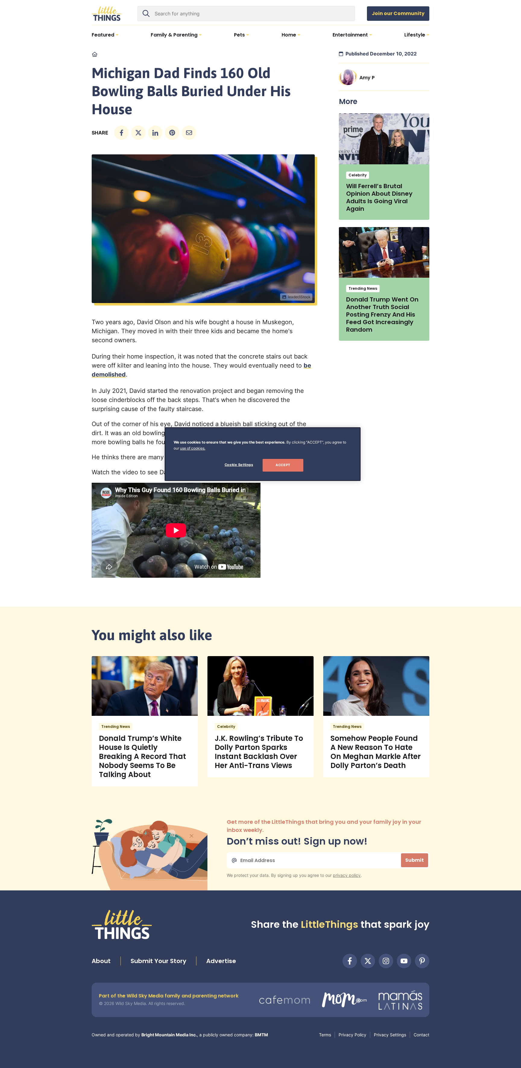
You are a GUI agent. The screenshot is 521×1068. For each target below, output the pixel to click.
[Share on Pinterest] (172, 132)
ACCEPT (283, 465)
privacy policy (347, 875)
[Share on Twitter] (138, 132)
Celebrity (358, 175)
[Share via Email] (189, 132)
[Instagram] (386, 961)
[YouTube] (404, 961)
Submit (414, 860)
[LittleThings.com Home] (107, 13)
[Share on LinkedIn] (155, 132)
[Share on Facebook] (121, 132)
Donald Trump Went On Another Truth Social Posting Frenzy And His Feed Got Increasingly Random (382, 314)
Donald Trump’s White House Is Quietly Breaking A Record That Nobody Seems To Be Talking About (142, 756)
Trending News (363, 288)
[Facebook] (350, 961)
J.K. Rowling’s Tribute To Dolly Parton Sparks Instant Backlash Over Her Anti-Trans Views (259, 751)
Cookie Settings (239, 465)
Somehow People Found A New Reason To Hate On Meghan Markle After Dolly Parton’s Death (375, 751)
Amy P (367, 77)
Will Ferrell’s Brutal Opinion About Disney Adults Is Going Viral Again (379, 197)
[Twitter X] (368, 961)
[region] (263, 454)
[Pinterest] (422, 961)
